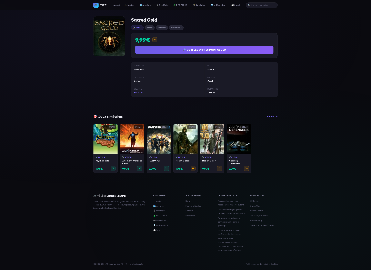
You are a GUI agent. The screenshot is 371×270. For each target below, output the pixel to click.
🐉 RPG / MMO (180, 5)
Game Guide (256, 206)
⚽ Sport (235, 5)
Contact (189, 210)
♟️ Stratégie (162, 5)
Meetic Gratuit (256, 210)
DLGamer (254, 201)
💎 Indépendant (218, 5)
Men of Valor (209, 160)
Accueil (116, 5)
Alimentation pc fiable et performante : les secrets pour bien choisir (229, 234)
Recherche (190, 215)
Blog (188, 201)
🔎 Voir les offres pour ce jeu (204, 49)
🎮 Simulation (199, 5)
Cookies (274, 264)
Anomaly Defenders (234, 162)
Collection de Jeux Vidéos (262, 225)
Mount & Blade (183, 160)
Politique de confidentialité (258, 264)
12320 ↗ (138, 92)
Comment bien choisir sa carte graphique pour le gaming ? (229, 222)
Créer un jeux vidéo (259, 215)
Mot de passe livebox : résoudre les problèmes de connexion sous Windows (230, 246)
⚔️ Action (129, 5)
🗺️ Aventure (145, 5)
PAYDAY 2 (154, 160)
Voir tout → (272, 116)
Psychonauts (102, 160)
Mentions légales (193, 206)
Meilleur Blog (256, 220)
